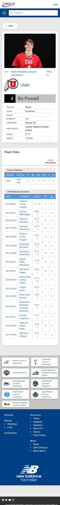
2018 (8, 181)
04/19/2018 (11, 237)
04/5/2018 (10, 271)
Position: (11, 107)
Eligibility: (11, 119)
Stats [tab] (50, 160)
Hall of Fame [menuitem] (39, 435)
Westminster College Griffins (25, 280)
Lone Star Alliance (20, 373)
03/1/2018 (10, 317)
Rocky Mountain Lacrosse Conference (19, 383)
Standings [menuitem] (12, 424)
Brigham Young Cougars (23, 204)
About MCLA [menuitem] (39, 451)
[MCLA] (9, 4)
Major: (10, 115)
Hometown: (12, 123)
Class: (9, 111)
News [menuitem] (36, 444)
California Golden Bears (24, 326)
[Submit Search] (11, 13)
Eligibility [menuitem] (37, 421)
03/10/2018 (11, 296)
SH (44, 175)
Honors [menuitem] (36, 432)
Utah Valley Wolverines (24, 262)
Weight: (10, 138)
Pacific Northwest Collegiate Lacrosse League (49, 372)
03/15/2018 (11, 289)
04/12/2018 (11, 253)
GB (38, 175)
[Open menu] (4, 13)
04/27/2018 (11, 228)
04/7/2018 (10, 262)
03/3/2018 (10, 306)
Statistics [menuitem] (38, 425)
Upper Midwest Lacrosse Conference (47, 394)
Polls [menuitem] (9, 427)
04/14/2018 (11, 246)
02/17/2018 (11, 335)
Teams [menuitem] (36, 418)
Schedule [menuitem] (8, 415)
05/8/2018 (10, 204)
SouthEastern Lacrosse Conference (47, 383)
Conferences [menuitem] (10, 433)
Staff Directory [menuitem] (40, 447)
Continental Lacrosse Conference (46, 361)
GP (33, 175)
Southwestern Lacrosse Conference (18, 394)
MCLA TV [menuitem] (37, 428)
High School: (12, 128)
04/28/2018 (11, 220)
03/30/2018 (11, 280)
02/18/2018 (11, 326)
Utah (10, 26)
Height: (10, 134)
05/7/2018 (10, 213)
